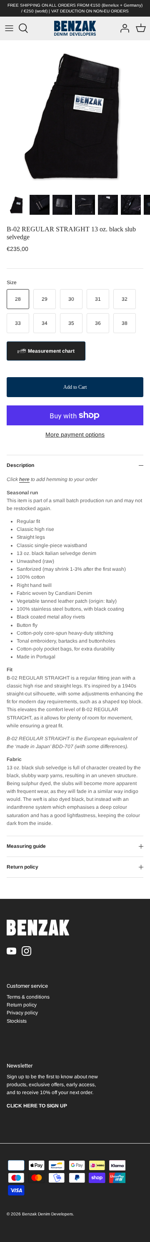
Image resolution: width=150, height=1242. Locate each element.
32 (125, 299)
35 (71, 323)
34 (45, 323)
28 (18, 299)
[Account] (122, 28)
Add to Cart (75, 387)
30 (71, 299)
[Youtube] (11, 951)
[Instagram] (26, 951)
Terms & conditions (28, 997)
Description (20, 465)
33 (18, 323)
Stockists (17, 1021)
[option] (75, 115)
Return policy (22, 867)
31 (98, 299)
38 (125, 323)
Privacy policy (22, 1013)
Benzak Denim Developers (47, 1214)
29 (45, 299)
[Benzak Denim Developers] (75, 28)
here (24, 479)
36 (98, 323)
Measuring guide (26, 846)
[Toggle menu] (9, 28)
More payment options (75, 434)
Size (12, 282)
